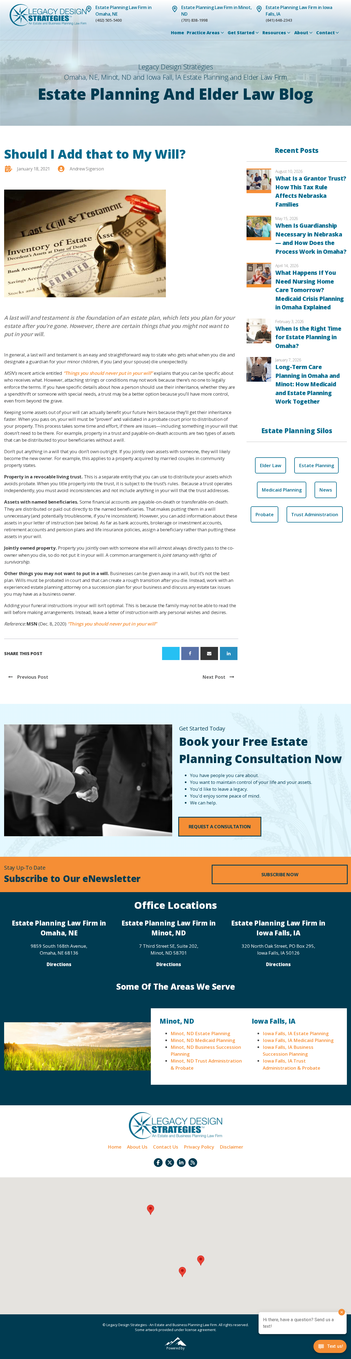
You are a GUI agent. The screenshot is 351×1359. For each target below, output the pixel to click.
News (325, 490)
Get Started (241, 33)
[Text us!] (330, 1348)
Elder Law (270, 465)
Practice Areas (203, 33)
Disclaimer (231, 1147)
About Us (137, 1147)
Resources (274, 33)
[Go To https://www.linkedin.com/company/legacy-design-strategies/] (181, 1162)
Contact (325, 33)
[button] (220, 826)
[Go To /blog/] (192, 1162)
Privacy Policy (199, 1147)
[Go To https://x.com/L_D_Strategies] (169, 1162)
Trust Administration (314, 514)
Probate (264, 514)
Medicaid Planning (282, 490)
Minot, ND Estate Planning (200, 1033)
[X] (171, 653)
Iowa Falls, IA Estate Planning (296, 1033)
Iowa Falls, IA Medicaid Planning (298, 1040)
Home (177, 33)
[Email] (209, 653)
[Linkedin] (228, 653)
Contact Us (165, 1147)
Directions (59, 964)
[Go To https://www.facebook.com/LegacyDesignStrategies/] (158, 1162)
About (301, 33)
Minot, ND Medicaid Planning (203, 1040)
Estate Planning (316, 465)
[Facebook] (190, 653)
